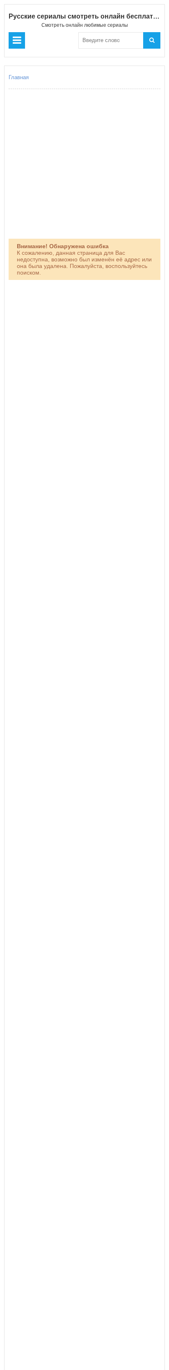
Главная (19, 77)
